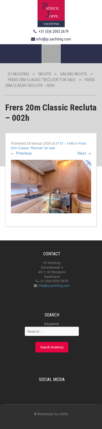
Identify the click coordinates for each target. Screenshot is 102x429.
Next (84, 153)
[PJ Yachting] (51, 13)
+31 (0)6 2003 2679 (54, 31)
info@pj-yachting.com (53, 39)
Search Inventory (51, 347)
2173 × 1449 (64, 143)
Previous (21, 153)
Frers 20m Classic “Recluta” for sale (48, 145)
